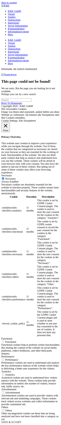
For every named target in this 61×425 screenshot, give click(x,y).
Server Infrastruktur (18, 25)
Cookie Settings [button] (9, 120)
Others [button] (4, 407)
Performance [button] (7, 356)
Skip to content (9, 2)
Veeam (11, 14)
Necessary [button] (6, 175)
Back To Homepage (11, 103)
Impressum (13, 22)
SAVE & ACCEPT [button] (11, 422)
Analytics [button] (6, 371)
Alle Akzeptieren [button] (27, 120)
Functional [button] (6, 338)
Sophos (11, 17)
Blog (10, 34)
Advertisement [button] (8, 389)
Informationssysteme (18, 31)
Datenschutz (14, 20)
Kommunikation (16, 28)
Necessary (10, 178)
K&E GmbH (14, 11)
